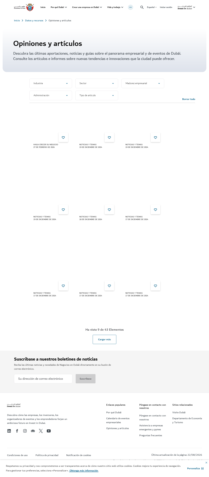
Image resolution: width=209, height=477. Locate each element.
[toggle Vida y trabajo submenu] (122, 7)
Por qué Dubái (57, 7)
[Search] (142, 7)
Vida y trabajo (113, 7)
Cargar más (104, 339)
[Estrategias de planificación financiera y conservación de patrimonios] (50, 194)
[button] (195, 468)
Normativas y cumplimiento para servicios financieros (90, 157)
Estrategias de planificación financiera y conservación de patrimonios (46, 231)
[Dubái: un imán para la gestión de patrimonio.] (142, 122)
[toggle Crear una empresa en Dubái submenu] (101, 7)
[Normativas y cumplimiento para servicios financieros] (96, 122)
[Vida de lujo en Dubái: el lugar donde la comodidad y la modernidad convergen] (96, 270)
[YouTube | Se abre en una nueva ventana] (49, 431)
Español (150, 7)
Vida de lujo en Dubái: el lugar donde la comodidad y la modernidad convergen (94, 306)
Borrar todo (188, 99)
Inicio (42, 7)
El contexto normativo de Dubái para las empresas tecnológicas (47, 306)
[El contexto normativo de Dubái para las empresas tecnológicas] (50, 270)
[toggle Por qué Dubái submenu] (66, 7)
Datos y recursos (34, 20)
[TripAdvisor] (33, 431)
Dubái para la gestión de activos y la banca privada (139, 227)
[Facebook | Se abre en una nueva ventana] (17, 431)
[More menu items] (130, 7)
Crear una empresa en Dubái (85, 7)
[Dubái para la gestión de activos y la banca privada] (142, 194)
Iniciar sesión (166, 7)
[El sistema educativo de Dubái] (142, 270)
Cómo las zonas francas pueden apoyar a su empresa (46, 157)
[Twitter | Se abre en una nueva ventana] (41, 431)
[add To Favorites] (63, 137)
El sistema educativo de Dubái (138, 304)
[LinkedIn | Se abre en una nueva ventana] (9, 431)
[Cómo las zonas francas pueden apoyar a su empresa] (50, 122)
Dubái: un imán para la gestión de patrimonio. (137, 155)
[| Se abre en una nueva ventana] (25, 431)
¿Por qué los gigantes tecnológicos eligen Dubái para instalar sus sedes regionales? (93, 231)
